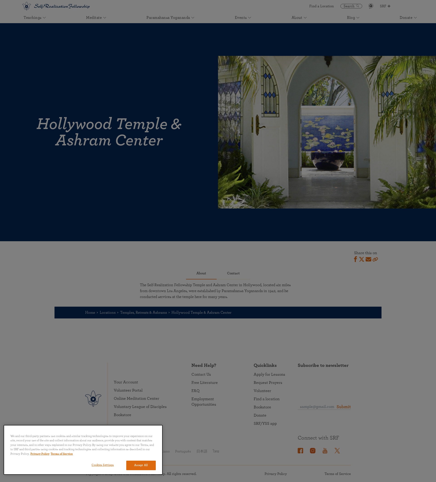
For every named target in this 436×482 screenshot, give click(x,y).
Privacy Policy (40, 453)
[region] (83, 450)
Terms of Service (62, 453)
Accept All (141, 465)
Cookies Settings (103, 465)
